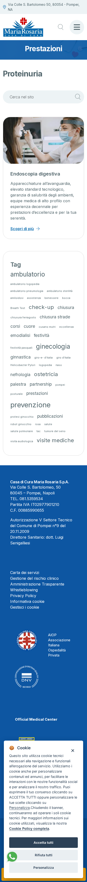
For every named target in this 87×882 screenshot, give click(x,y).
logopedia (45, 365)
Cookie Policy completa (29, 828)
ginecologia (53, 346)
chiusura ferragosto (23, 317)
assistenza (34, 298)
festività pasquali (21, 347)
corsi (15, 326)
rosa (38, 424)
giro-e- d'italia (43, 357)
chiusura (66, 307)
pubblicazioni (50, 416)
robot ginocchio (20, 424)
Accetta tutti (43, 842)
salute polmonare (21, 431)
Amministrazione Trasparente (37, 584)
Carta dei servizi (24, 572)
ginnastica (20, 356)
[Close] (73, 750)
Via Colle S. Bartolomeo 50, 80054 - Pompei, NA (44, 7)
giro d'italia (63, 357)
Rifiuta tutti (43, 855)
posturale (16, 394)
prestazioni (37, 393)
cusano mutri (47, 326)
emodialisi (20, 335)
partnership (41, 384)
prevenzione (30, 405)
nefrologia (20, 374)
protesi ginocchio (22, 416)
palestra (18, 384)
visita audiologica (21, 441)
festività (41, 335)
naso (59, 365)
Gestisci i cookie (24, 607)
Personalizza (43, 867)
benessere (51, 298)
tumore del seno (54, 431)
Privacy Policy (23, 595)
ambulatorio (27, 274)
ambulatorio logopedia (24, 284)
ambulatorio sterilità (59, 291)
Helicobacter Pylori (22, 365)
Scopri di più (22, 228)
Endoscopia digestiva (35, 174)
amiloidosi (16, 298)
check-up (41, 307)
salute (48, 424)
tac (38, 431)
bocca (66, 298)
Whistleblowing (24, 589)
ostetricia (46, 374)
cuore (29, 326)
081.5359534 (31, 498)
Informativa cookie (27, 601)
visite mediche (55, 440)
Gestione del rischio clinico (34, 578)
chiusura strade (55, 316)
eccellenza (66, 326)
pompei (60, 384)
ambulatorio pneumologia (26, 291)
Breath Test (17, 308)
